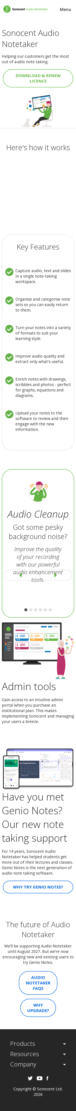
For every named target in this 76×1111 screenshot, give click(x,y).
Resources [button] (24, 1054)
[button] (25, 609)
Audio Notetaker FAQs (38, 983)
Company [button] (23, 1064)
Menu (65, 9)
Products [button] (22, 1043)
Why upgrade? (38, 1007)
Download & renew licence (38, 78)
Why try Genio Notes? (38, 887)
